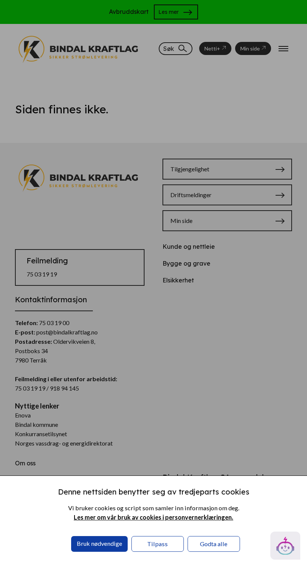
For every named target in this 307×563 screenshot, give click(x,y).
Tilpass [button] (157, 543)
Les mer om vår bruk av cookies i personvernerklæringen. (153, 517)
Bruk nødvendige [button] (99, 543)
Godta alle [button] (213, 543)
